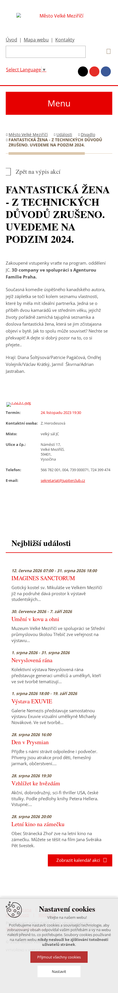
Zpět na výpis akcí (38, 171)
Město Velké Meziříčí (28, 134)
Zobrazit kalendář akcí (76, 860)
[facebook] (106, 71)
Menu (59, 103)
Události (64, 134)
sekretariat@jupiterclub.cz (63, 480)
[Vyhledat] (106, 51)
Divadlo (88, 134)
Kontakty (64, 40)
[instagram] (83, 71)
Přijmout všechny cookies (59, 957)
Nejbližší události (41, 543)
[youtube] (94, 71)
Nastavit (59, 971)
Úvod (11, 40)
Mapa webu (36, 40)
